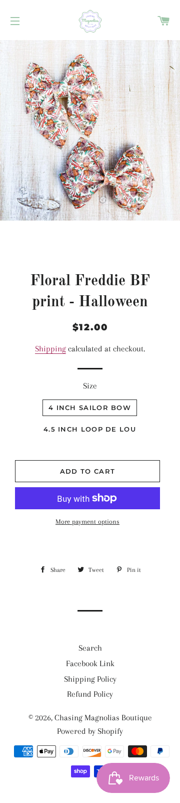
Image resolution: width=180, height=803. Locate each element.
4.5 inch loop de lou (90, 429)
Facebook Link (90, 663)
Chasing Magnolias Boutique (103, 717)
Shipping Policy (90, 679)
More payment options (88, 521)
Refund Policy (90, 694)
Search (90, 648)
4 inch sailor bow (89, 408)
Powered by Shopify (90, 731)
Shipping (50, 348)
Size (90, 385)
